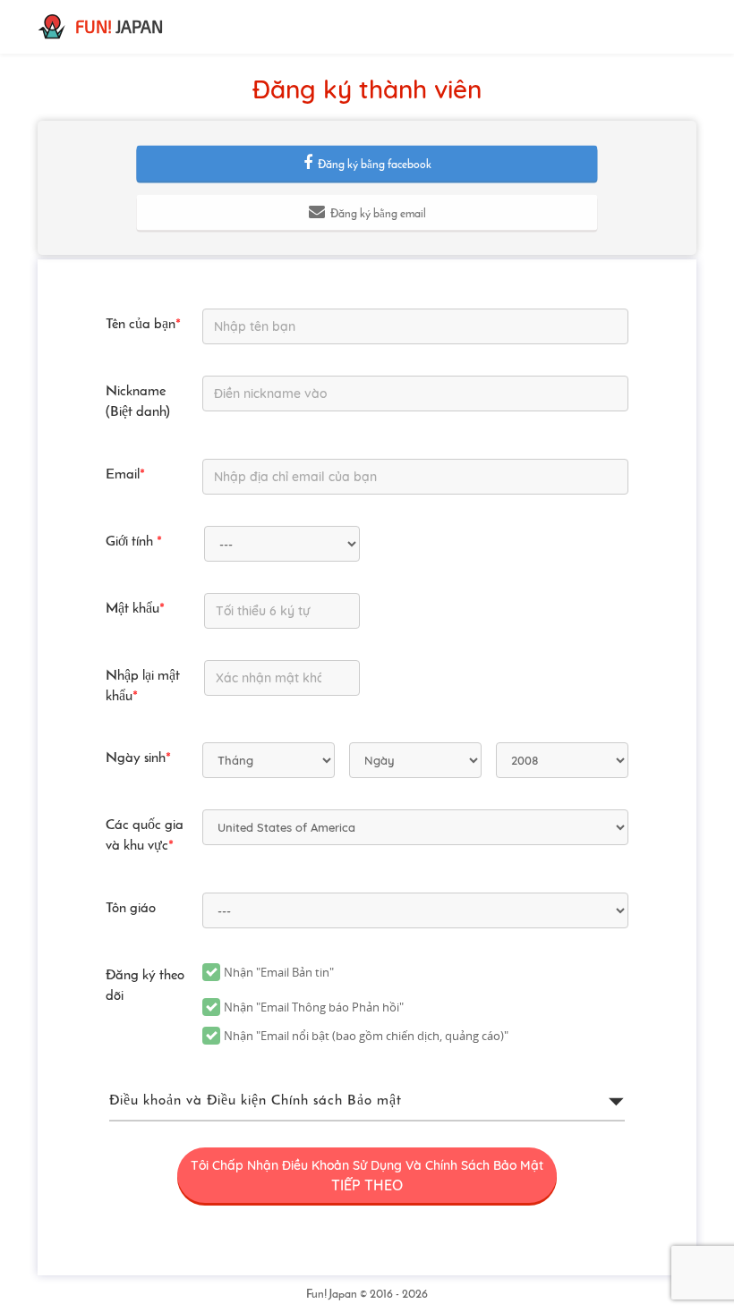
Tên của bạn (143, 324)
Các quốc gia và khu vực (145, 835)
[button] (366, 164)
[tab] (367, 1101)
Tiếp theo (367, 1175)
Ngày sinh (138, 758)
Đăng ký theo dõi (145, 986)
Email (125, 475)
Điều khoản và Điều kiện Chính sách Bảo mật (255, 1101)
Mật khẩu (135, 609)
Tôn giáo (131, 908)
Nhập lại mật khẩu (143, 686)
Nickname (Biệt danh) (138, 402)
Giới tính (134, 542)
